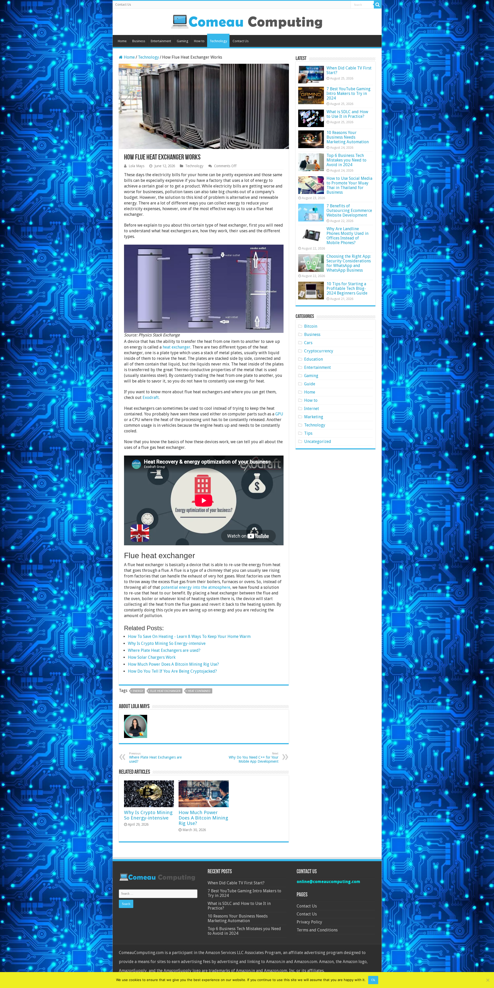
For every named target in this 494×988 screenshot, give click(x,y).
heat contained (199, 691)
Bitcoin (310, 326)
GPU (279, 414)
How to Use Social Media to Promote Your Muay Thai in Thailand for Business (349, 185)
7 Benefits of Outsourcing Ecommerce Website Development (349, 210)
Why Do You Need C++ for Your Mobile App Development (253, 757)
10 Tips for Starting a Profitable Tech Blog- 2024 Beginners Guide (347, 288)
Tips (308, 433)
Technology (218, 41)
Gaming (182, 41)
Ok (373, 980)
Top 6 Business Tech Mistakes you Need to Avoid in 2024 (346, 160)
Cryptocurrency (318, 351)
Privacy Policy (309, 922)
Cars (308, 342)
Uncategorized (317, 441)
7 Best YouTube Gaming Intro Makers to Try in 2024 (348, 93)
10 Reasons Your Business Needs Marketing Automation (348, 137)
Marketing (313, 416)
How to (199, 41)
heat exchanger (176, 347)
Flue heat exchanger (165, 691)
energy (138, 691)
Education (313, 359)
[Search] (378, 4)
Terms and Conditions (317, 930)
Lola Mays (136, 166)
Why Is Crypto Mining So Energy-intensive (148, 815)
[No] (487, 980)
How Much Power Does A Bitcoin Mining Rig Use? (203, 818)
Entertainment (161, 41)
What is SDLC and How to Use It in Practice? (347, 114)
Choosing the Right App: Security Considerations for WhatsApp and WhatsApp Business (349, 263)
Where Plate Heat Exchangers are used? (155, 757)
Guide (309, 383)
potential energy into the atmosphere (195, 587)
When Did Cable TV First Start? (349, 70)
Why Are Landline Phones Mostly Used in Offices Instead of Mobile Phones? (347, 235)
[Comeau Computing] (247, 21)
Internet (311, 408)
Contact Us (123, 4)
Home (122, 41)
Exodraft (151, 397)
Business (138, 41)
